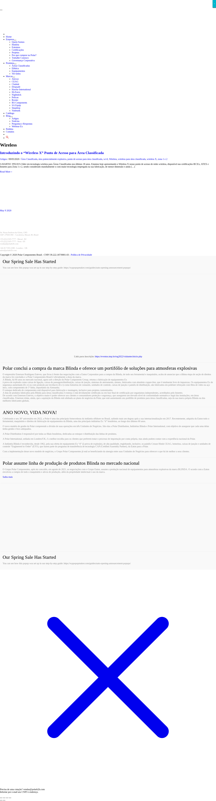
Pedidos (9, 129)
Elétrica (15, 68)
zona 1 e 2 (162, 159)
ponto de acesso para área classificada (84, 159)
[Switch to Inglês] (28, 34)
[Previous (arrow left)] (1, 800)
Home (9, 36)
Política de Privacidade (81, 255)
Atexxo (15, 79)
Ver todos (16, 73)
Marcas (9, 76)
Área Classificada (29, 159)
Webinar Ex (17, 126)
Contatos (10, 131)
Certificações (18, 50)
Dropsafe (16, 87)
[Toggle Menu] (15, 40)
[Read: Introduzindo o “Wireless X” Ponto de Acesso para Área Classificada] (36, 208)
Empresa (10, 39)
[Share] (7, 797)
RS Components (19, 102)
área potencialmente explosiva (52, 159)
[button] (7, 138)
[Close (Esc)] (10, 797)
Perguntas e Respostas (22, 124)
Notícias (15, 121)
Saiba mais (8, 477)
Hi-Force (16, 92)
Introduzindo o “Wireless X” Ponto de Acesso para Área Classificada (52, 153)
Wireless (113, 159)
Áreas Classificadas (21, 65)
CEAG (15, 81)
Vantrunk (16, 110)
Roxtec (15, 100)
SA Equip (16, 105)
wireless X (152, 159)
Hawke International (21, 89)
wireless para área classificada (132, 159)
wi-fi (105, 159)
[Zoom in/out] (1, 797)
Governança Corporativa (23, 60)
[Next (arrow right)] (4, 800)
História (15, 44)
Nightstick (16, 94)
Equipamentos (18, 71)
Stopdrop (16, 108)
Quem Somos (18, 42)
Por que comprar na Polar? (24, 55)
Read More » (6, 171)
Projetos (15, 52)
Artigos (15, 118)
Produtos (10, 63)
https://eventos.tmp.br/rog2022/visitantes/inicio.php (118, 356)
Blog (8, 116)
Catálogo (10, 113)
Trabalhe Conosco (20, 58)
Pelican (15, 97)
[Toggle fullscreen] (4, 797)
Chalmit (15, 84)
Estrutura (16, 47)
